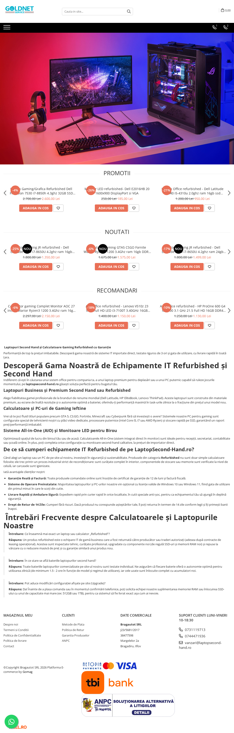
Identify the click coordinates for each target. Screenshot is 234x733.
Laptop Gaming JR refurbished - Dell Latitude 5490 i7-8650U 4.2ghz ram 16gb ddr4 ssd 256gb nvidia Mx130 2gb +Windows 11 (41, 249)
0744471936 (194, 636)
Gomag (27, 672)
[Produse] (7, 28)
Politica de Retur (73, 630)
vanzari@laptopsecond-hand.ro (200, 645)
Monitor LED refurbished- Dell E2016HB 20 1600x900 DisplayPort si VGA (117, 191)
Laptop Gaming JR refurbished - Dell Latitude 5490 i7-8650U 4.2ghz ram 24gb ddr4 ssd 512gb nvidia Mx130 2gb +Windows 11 (192, 249)
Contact (8, 646)
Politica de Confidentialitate (22, 635)
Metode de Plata (73, 624)
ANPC (66, 641)
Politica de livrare (15, 641)
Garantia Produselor (75, 635)
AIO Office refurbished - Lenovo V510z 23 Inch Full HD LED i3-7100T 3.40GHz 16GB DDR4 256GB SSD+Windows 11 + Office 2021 (117, 308)
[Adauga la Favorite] (58, 208)
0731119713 (194, 629)
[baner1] (117, 98)
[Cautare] (129, 11)
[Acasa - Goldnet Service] (26, 11)
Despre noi (10, 624)
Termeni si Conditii (16, 630)
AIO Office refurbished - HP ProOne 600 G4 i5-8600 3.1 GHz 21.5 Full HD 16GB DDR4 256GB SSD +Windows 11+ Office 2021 (192, 308)
